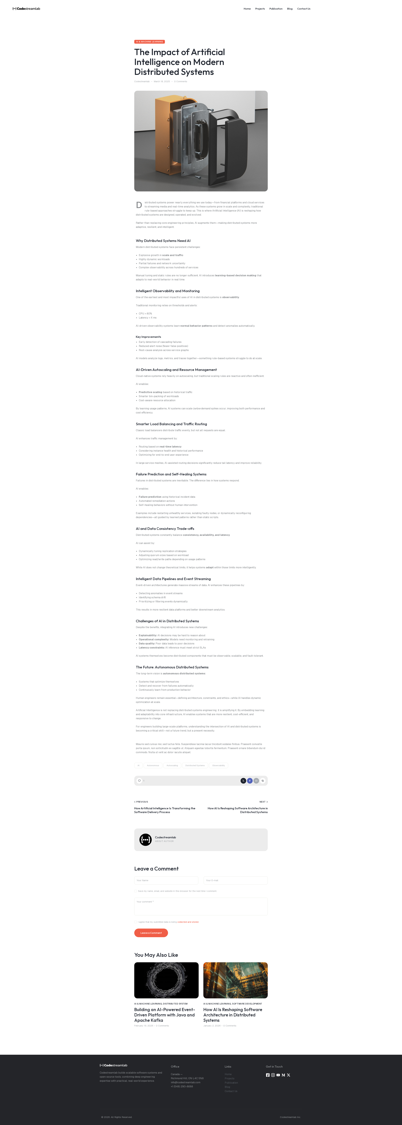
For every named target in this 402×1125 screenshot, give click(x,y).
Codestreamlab (165, 837)
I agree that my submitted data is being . (168, 922)
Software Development (247, 1003)
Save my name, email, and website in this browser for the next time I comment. (177, 891)
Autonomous (153, 765)
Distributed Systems (195, 765)
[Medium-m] (283, 1075)
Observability (218, 765)
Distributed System (175, 1003)
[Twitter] (243, 781)
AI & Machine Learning (149, 41)
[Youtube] (278, 1075)
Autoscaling (172, 765)
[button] (140, 781)
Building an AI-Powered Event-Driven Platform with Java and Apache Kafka (164, 1015)
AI (138, 765)
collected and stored (187, 922)
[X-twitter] (289, 1075)
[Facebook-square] (268, 1075)
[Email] (256, 781)
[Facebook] (250, 781)
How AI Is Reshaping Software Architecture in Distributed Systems (232, 1015)
